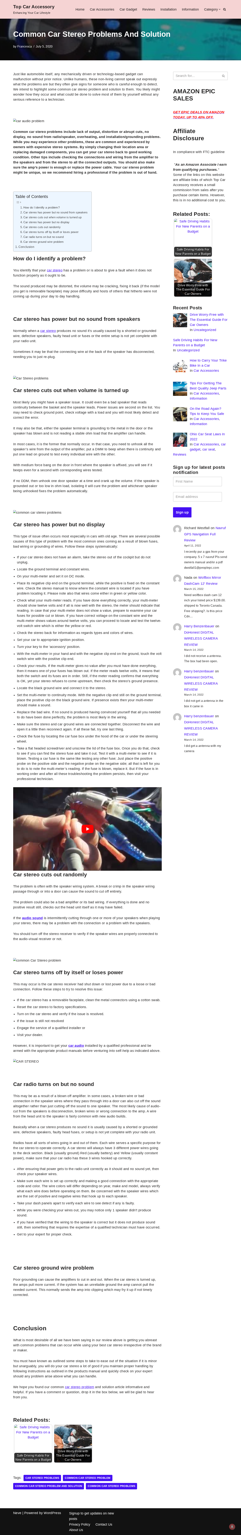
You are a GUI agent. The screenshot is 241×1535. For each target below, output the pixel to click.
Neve (17, 1513)
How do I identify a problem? (41, 207)
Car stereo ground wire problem (43, 241)
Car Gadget (128, 9)
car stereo (55, 270)
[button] (219, 9)
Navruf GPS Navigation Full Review (205, 534)
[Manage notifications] (232, 1527)
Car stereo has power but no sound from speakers (55, 212)
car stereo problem (79, 1387)
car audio (76, 1046)
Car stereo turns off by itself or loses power (51, 232)
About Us (76, 1530)
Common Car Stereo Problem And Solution (48, 1486)
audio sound (32, 918)
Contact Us (103, 1524)
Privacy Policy (79, 1524)
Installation (168, 9)
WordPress (52, 1513)
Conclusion (26, 246)
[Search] (224, 9)
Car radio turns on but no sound (43, 236)
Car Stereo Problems (42, 1478)
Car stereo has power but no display (46, 222)
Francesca (24, 46)
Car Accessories (102, 9)
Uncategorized (205, 330)
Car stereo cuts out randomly (42, 227)
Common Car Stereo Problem (88, 1478)
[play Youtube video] (87, 829)
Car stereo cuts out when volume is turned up (52, 217)
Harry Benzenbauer (199, 626)
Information (190, 9)
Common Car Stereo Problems (111, 1486)
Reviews (148, 9)
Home (80, 9)
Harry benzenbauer (199, 671)
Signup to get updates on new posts (91, 1516)
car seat (208, 449)
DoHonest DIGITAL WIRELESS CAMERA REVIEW (201, 639)
